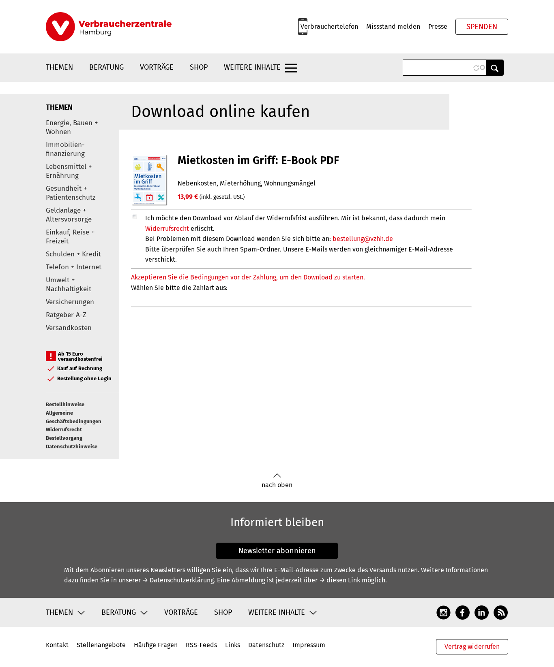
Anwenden (495, 68)
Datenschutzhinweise (71, 446)
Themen (59, 67)
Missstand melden (393, 26)
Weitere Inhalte (252, 67)
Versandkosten (69, 328)
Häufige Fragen (156, 645)
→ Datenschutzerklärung (178, 580)
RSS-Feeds (201, 645)
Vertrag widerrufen (472, 646)
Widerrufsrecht (64, 429)
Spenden (481, 26)
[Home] (109, 26)
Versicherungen (70, 302)
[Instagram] (443, 611)
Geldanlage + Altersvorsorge (69, 215)
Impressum (308, 645)
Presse (437, 26)
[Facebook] (462, 611)
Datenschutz (266, 645)
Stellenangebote (101, 645)
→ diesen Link (339, 580)
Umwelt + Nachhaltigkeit (68, 284)
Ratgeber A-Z (66, 315)
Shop (199, 67)
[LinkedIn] (481, 611)
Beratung (106, 67)
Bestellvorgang (64, 438)
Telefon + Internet (73, 267)
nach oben (277, 485)
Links (232, 645)
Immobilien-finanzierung (65, 149)
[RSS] (500, 611)
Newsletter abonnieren (277, 550)
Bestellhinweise (65, 404)
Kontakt (57, 645)
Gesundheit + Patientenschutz (70, 193)
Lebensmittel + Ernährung (69, 171)
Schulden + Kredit (73, 254)
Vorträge (157, 67)
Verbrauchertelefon (329, 26)
